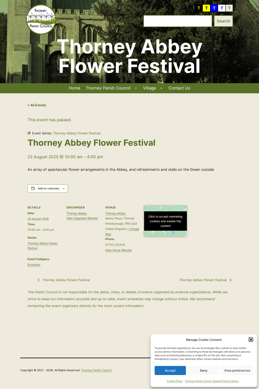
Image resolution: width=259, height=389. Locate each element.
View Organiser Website (82, 218)
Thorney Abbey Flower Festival (65, 280)
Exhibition (34, 264)
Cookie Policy (175, 381)
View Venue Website (118, 250)
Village (149, 88)
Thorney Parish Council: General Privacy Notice (212, 381)
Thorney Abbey (76, 213)
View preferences (237, 370)
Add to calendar (48, 188)
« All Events (37, 105)
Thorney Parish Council (108, 88)
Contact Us (179, 88)
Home (74, 88)
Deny (204, 370)
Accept (170, 370)
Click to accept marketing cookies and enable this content (165, 221)
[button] (251, 340)
